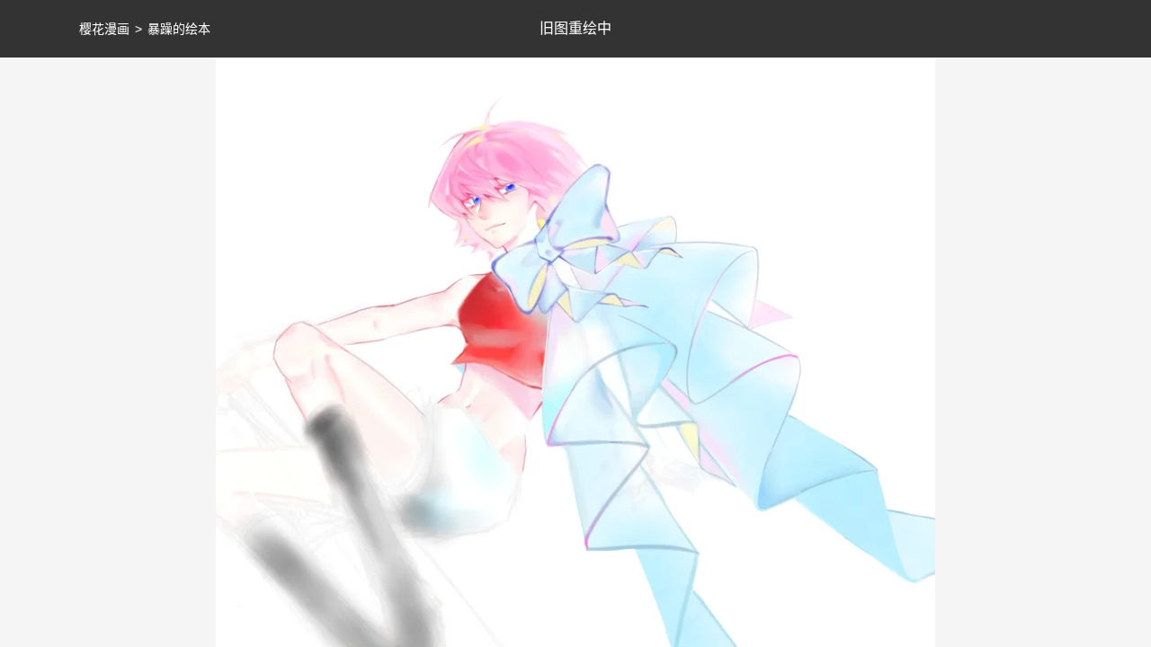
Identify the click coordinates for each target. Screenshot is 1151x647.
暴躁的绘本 (178, 29)
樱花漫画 (104, 29)
